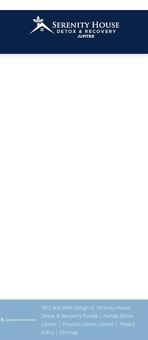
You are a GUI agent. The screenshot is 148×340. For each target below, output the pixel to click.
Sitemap (69, 332)
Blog (14, 213)
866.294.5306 (74, 4)
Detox (28, 213)
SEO (46, 307)
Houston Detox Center (88, 324)
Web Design (75, 307)
